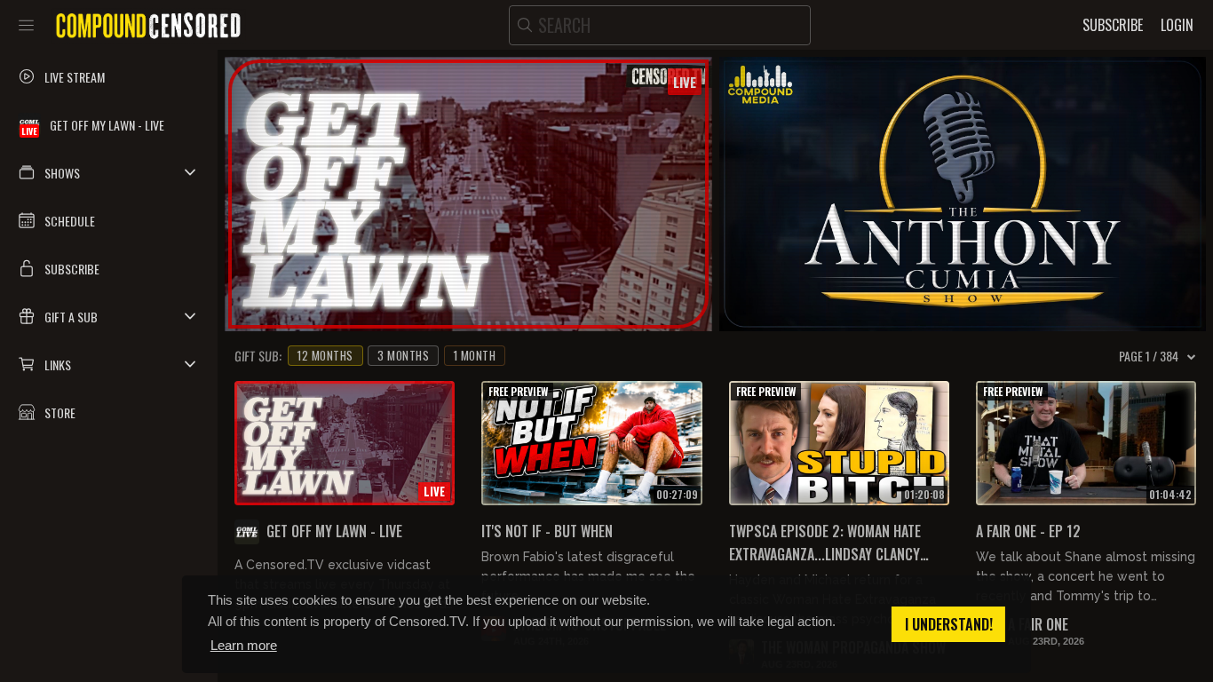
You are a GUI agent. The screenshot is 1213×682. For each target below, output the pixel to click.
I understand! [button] (949, 624)
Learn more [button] (243, 645)
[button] (109, 172)
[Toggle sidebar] (26, 25)
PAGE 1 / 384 (1148, 356)
